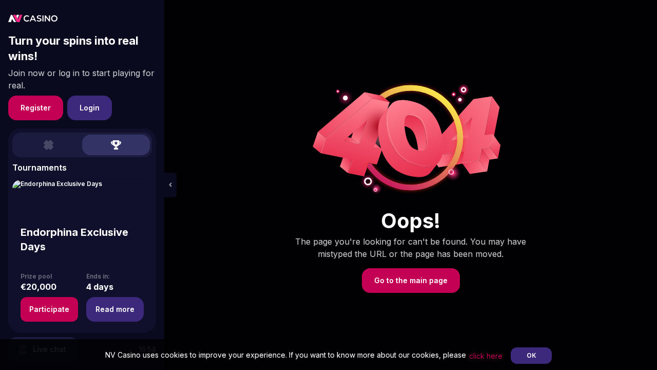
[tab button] (48, 145)
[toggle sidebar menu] (170, 185)
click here (486, 355)
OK (531, 355)
